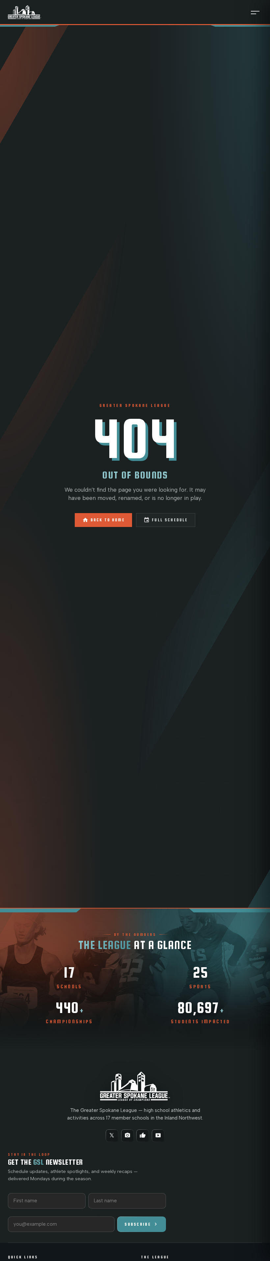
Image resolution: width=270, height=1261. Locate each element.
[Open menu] (255, 12)
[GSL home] (24, 12)
